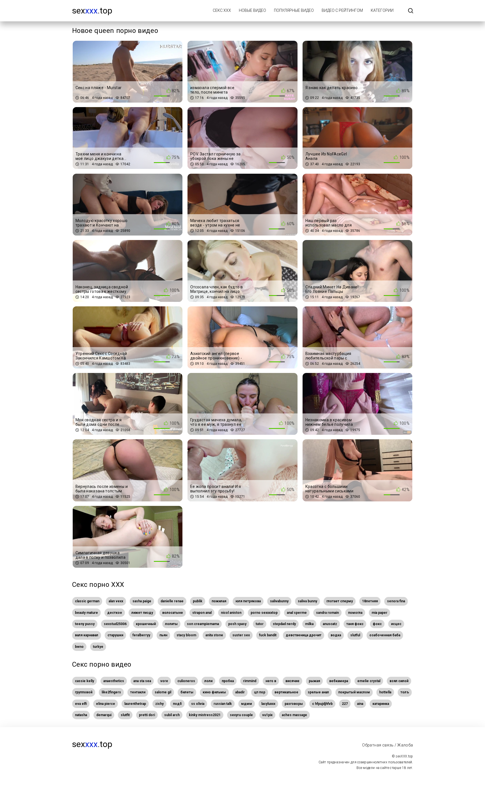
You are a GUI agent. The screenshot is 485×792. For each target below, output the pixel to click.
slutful (355, 635)
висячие (292, 681)
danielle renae (172, 601)
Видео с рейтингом (342, 10)
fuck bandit (267, 635)
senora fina (396, 601)
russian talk (223, 704)
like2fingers (111, 692)
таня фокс (354, 624)
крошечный (146, 624)
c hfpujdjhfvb (322, 704)
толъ (405, 692)
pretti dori (147, 715)
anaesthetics (113, 681)
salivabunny (279, 601)
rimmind (249, 681)
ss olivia (197, 704)
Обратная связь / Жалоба (387, 745)
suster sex (241, 635)
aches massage (294, 715)
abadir (240, 692)
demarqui (103, 715)
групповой (83, 692)
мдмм (246, 704)
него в (271, 681)
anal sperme (297, 613)
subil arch (172, 715)
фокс (377, 624)
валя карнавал (86, 635)
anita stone (214, 635)
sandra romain (327, 613)
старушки (115, 635)
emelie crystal (368, 681)
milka (309, 624)
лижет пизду (142, 613)
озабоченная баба (384, 635)
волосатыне (172, 613)
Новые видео (252, 10)
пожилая (219, 601)
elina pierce (105, 704)
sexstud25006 (115, 624)
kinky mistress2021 (205, 715)
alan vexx (116, 601)
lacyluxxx (268, 704)
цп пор (259, 692)
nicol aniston (231, 613)
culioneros (186, 681)
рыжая (314, 681)
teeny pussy (85, 624)
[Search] (410, 11)
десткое (114, 613)
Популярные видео (294, 10)
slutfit (125, 715)
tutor (260, 624)
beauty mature (86, 613)
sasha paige (141, 601)
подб (177, 704)
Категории (382, 10)
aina (360, 704)
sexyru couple (241, 715)
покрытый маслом (354, 692)
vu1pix (267, 715)
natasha (81, 715)
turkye (98, 647)
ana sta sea (142, 681)
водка (336, 635)
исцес (396, 624)
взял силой (399, 681)
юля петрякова (248, 601)
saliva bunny (307, 601)
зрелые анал (318, 692)
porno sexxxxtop (264, 613)
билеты (186, 692)
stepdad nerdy (284, 624)
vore (164, 681)
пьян (163, 635)
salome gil (163, 692)
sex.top (92, 10)
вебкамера (338, 681)
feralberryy (141, 635)
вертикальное (286, 692)
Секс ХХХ (222, 10)
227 (345, 704)
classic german (87, 601)
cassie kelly (84, 681)
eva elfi (81, 704)
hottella (385, 692)
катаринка (380, 704)
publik (197, 601)
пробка (228, 681)
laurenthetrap (135, 704)
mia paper (379, 613)
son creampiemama (203, 624)
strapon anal (202, 613)
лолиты (171, 624)
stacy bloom (186, 635)
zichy (159, 704)
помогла (355, 613)
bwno (79, 647)
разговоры (294, 704)
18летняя (370, 601)
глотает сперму (339, 601)
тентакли (137, 692)
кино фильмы (214, 692)
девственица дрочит (303, 635)
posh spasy (237, 624)
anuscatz (330, 624)
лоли (208, 681)
